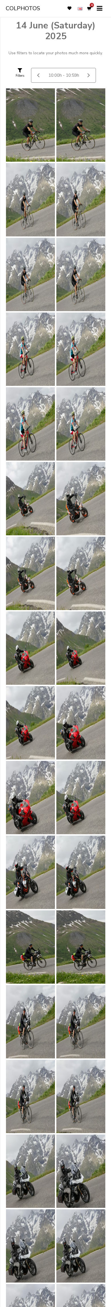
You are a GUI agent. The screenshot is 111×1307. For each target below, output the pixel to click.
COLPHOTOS (23, 8)
